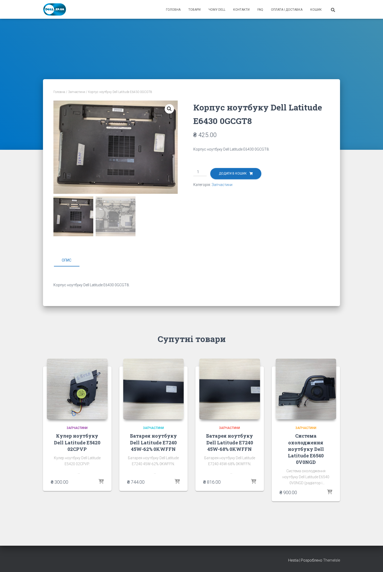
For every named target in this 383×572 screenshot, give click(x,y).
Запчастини (76, 92)
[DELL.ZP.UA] (55, 9)
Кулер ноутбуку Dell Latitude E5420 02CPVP (77, 442)
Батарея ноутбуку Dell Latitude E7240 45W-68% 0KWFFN (229, 442)
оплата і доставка (286, 9)
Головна (59, 92)
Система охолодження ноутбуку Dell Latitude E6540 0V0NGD (306, 449)
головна (173, 9)
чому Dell (216, 9)
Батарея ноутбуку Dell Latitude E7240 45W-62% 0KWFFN (153, 442)
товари (194, 9)
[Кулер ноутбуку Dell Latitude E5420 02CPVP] (77, 389)
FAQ (260, 9)
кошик (316, 9)
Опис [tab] (66, 260)
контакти (241, 9)
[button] (169, 109)
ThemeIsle (331, 560)
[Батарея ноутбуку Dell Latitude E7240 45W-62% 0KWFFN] (153, 389)
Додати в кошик (233, 173)
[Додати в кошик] (101, 481)
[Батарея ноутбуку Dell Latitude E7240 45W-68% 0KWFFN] (229, 389)
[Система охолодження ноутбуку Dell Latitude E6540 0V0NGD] (306, 389)
